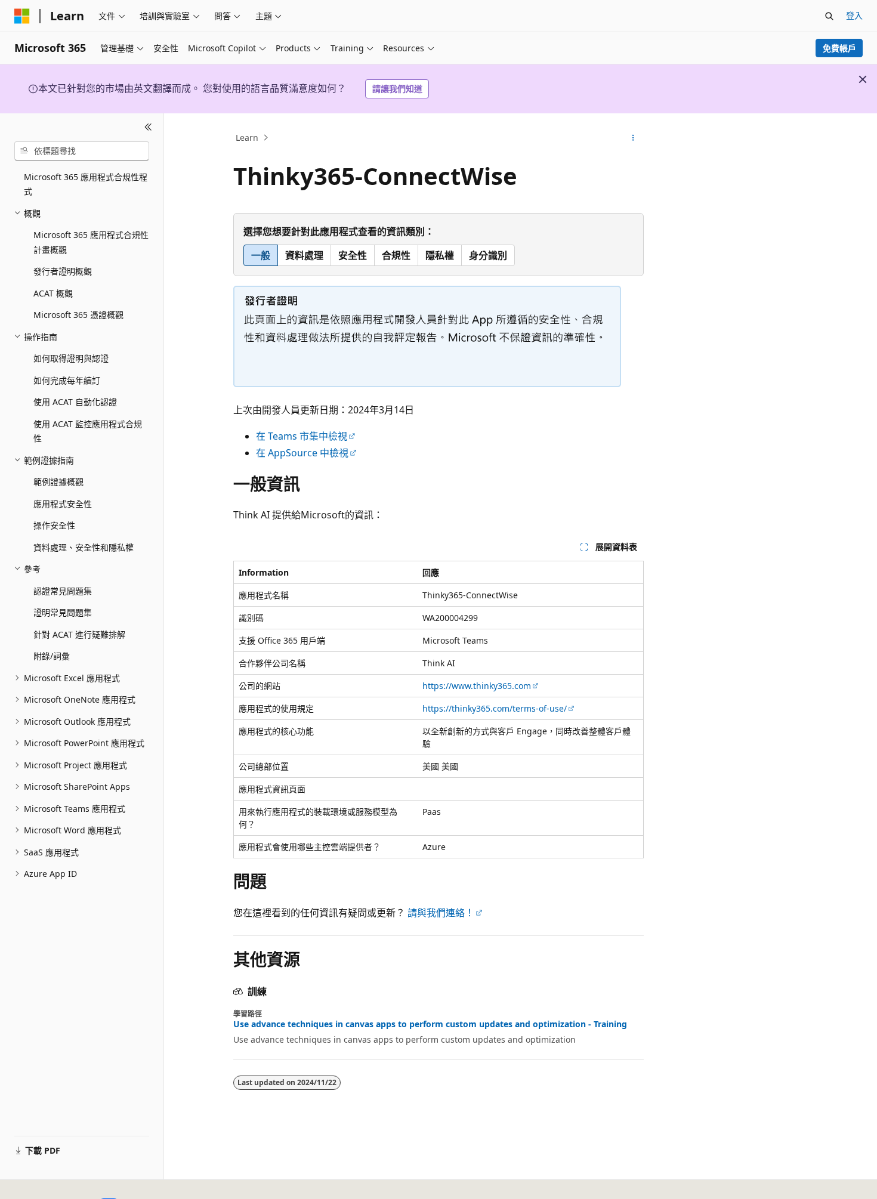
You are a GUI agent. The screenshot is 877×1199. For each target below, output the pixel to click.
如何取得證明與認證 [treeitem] (71, 358)
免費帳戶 (839, 48)
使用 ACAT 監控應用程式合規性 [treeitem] (87, 431)
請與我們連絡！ (440, 912)
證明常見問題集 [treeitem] (62, 612)
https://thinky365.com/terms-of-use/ (494, 708)
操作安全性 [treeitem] (54, 525)
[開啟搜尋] (829, 16)
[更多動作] (633, 137)
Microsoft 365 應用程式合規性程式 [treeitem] (85, 184)
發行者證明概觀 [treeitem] (62, 271)
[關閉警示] (862, 79)
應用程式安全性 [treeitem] (62, 503)
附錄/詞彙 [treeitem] (51, 656)
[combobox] (81, 150)
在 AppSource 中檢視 (302, 452)
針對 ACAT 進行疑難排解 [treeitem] (79, 634)
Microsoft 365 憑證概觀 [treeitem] (78, 314)
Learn (247, 137)
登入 (854, 15)
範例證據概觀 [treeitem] (58, 481)
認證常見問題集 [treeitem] (62, 591)
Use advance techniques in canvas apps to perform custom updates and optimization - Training (430, 1024)
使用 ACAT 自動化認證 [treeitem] (75, 401)
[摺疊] (148, 127)
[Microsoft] (22, 16)
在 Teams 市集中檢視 (301, 436)
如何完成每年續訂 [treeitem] (66, 380)
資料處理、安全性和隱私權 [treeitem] (83, 547)
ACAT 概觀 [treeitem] (53, 293)
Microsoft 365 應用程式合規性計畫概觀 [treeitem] (91, 242)
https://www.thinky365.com (476, 685)
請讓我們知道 (397, 88)
